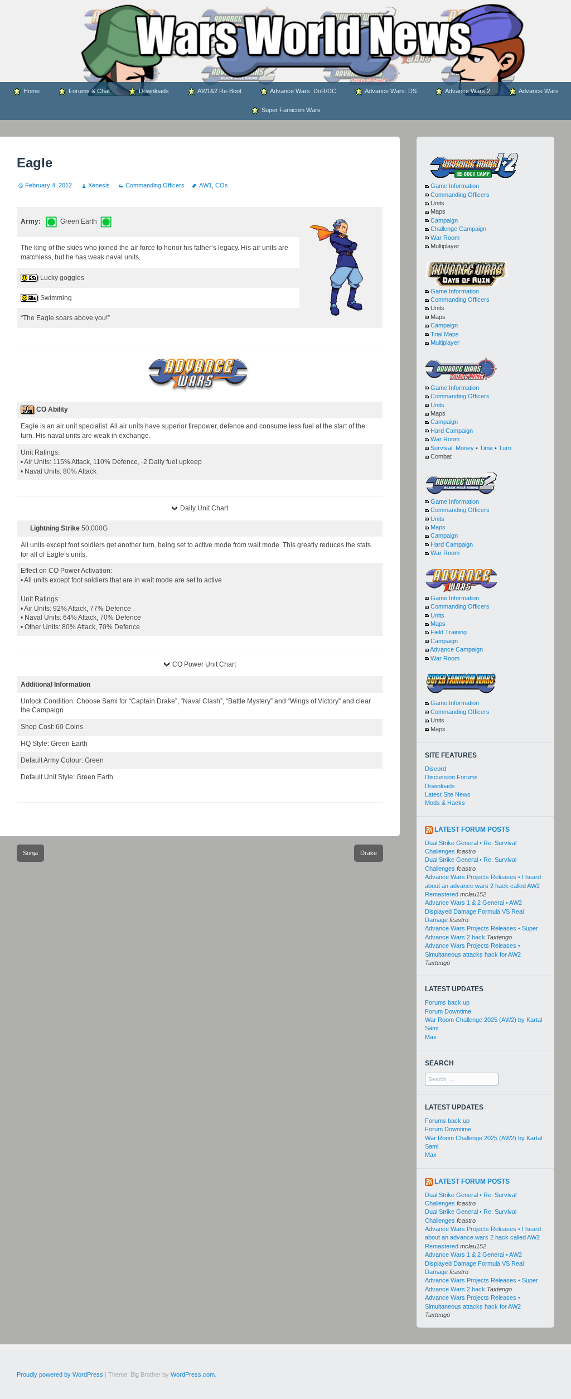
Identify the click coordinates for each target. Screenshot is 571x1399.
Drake (368, 853)
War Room (444, 237)
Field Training (448, 632)
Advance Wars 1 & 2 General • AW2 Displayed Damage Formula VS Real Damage (474, 911)
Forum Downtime (448, 1011)
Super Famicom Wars (290, 110)
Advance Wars (538, 91)
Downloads (153, 91)
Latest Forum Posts (472, 829)
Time (486, 448)
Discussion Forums (451, 777)
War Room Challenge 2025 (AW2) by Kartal (483, 1019)
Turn (505, 448)
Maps (438, 527)
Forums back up (447, 1002)
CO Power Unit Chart (204, 664)
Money (465, 448)
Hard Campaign (451, 430)
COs (221, 185)
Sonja (30, 853)
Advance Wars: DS (390, 91)
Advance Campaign (456, 649)
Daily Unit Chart (204, 508)
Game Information (454, 185)
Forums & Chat (88, 91)
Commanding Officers (155, 185)
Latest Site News (448, 794)
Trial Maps (444, 334)
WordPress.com (193, 1374)
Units (437, 405)
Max (431, 1037)
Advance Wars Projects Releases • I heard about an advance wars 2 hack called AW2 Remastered (483, 886)
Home (31, 91)
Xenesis (98, 185)
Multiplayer (444, 342)
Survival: (442, 448)
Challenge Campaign (458, 228)
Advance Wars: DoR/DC (302, 91)
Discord (435, 768)
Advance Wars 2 (467, 91)
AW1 (205, 185)
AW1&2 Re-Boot (218, 91)
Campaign (444, 220)
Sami (431, 1028)
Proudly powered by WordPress (60, 1374)
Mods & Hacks (445, 802)
